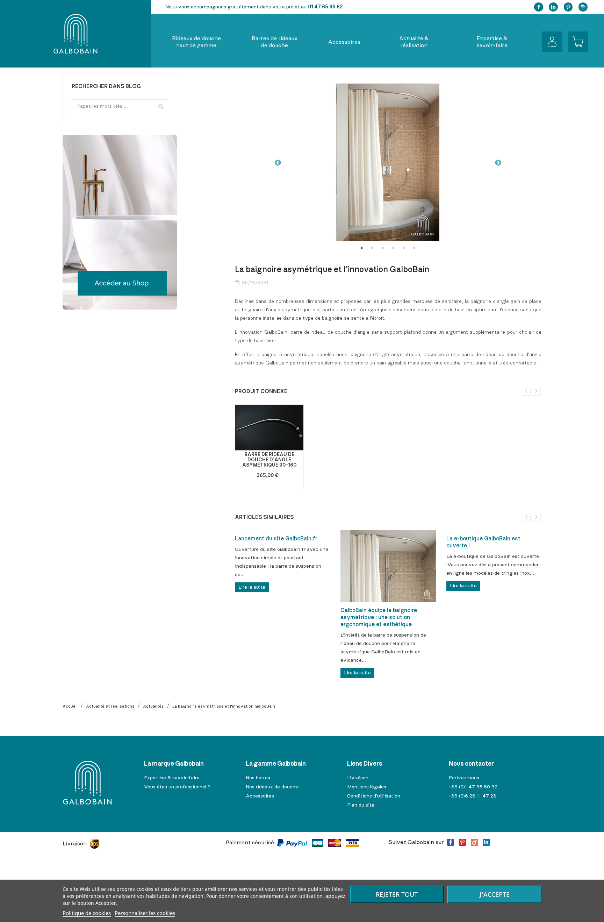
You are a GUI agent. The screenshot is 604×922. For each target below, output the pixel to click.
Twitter (553, 7)
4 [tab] (393, 247)
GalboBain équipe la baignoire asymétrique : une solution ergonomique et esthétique (378, 617)
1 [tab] (361, 247)
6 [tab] (414, 247)
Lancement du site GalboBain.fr (276, 538)
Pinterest (568, 7)
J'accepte (495, 894)
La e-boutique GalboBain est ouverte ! (483, 542)
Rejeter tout (397, 894)
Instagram (583, 7)
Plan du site (360, 805)
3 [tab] (382, 247)
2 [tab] (372, 247)
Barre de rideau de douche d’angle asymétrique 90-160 (269, 460)
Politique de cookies (87, 912)
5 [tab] (403, 247)
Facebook (538, 7)
